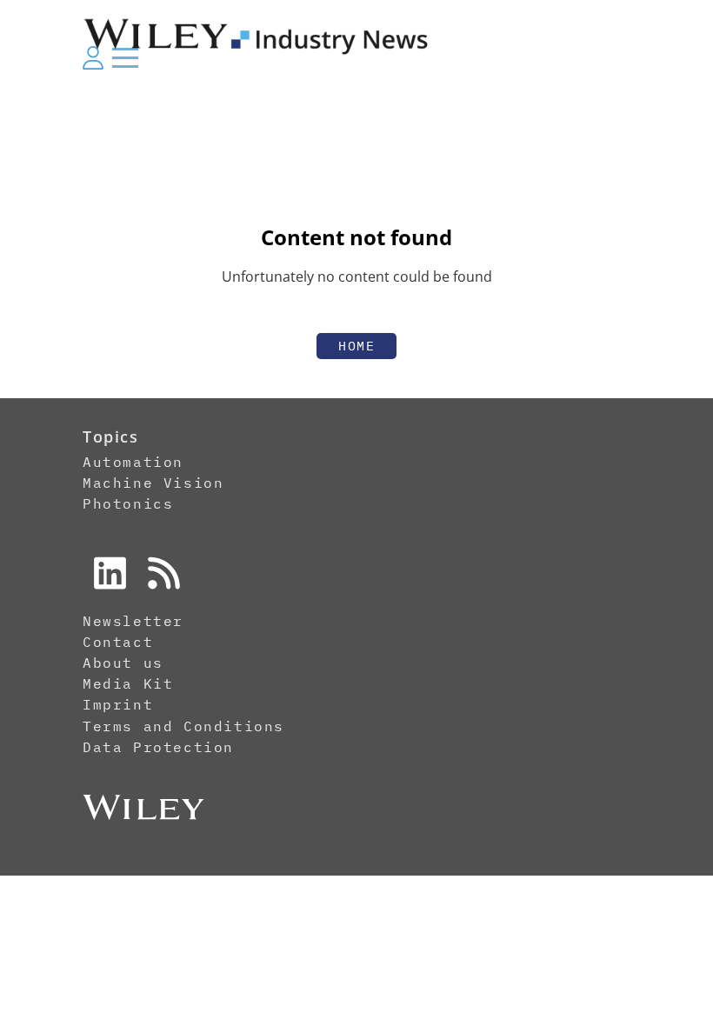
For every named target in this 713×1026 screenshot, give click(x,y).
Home (356, 345)
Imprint (118, 704)
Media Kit (128, 683)
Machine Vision (153, 482)
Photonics (128, 503)
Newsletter (133, 621)
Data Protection (158, 747)
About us (123, 662)
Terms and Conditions (183, 726)
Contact (118, 641)
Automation (133, 461)
